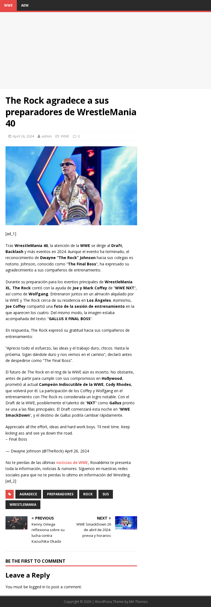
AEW (25, 5)
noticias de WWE (72, 462)
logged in (37, 586)
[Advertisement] (105, 50)
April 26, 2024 (23, 136)
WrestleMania (23, 504)
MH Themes (138, 601)
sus (105, 494)
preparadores (60, 494)
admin (46, 136)
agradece (28, 494)
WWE (8, 5)
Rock (88, 494)
